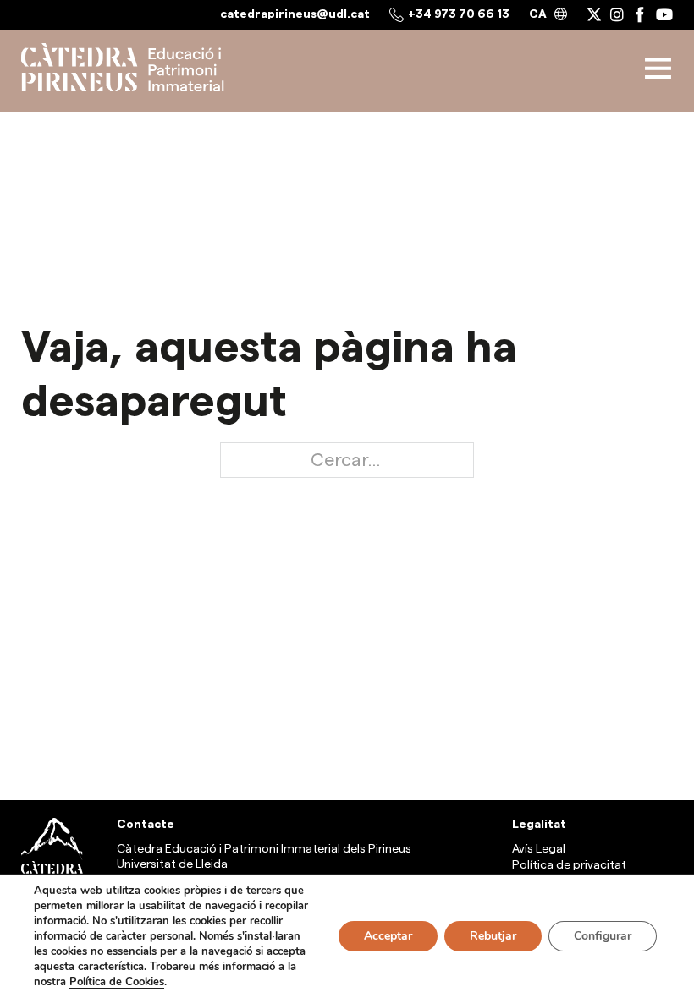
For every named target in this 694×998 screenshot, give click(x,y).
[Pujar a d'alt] (639, 773)
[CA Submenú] (560, 14)
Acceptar (388, 936)
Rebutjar (493, 936)
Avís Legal (538, 849)
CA (538, 14)
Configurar (602, 936)
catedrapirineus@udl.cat (295, 14)
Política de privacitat (569, 865)
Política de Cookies (116, 982)
